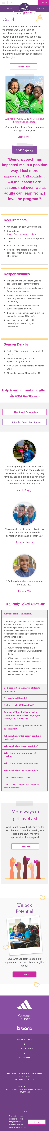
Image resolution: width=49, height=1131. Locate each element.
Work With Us (24, 1040)
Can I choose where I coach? (18, 777)
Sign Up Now (23, 66)
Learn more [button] (21, 1127)
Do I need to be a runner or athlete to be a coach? (22, 689)
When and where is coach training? (21, 746)
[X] (27, 1104)
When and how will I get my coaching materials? (22, 737)
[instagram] (17, 1104)
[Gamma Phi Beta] (24, 1018)
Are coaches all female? (15, 698)
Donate (43, 2)
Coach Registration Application (21, 234)
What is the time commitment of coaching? (20, 754)
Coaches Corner (24, 1049)
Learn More (23, 137)
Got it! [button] (36, 1122)
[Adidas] (24, 1004)
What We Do (7, 9)
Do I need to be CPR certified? (19, 705)
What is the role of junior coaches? (21, 763)
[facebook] (32, 1104)
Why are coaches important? (18, 613)
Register (40, 9)
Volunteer (26, 846)
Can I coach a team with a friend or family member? (21, 786)
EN (11, 3)
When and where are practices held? (22, 770)
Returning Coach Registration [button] (26, 422)
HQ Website (24, 1058)
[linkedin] (22, 1104)
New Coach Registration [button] (26, 412)
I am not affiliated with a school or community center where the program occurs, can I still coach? (22, 715)
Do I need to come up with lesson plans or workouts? (23, 727)
